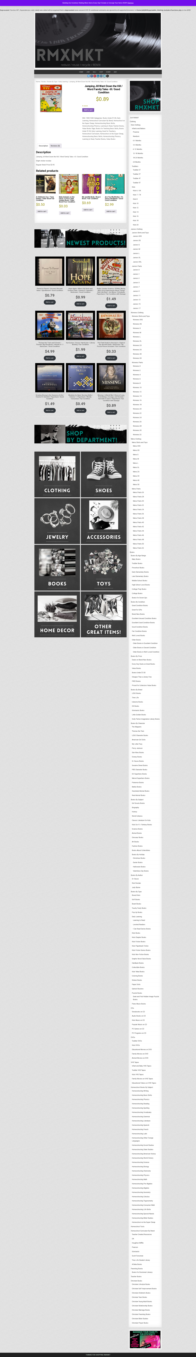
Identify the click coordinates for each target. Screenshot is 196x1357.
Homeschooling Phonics (91, 126)
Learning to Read (106, 126)
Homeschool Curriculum (90, 134)
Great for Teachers (108, 131)
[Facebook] (91, 76)
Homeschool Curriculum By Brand (101, 121)
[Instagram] (101, 76)
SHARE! (108, 72)
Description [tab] (43, 146)
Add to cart (88, 110)
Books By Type (52, 82)
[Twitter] (88, 76)
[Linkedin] (98, 76)
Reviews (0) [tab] (55, 146)
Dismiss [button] (131, 3)
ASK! (115, 72)
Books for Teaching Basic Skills (107, 128)
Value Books (86, 128)
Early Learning (63, 82)
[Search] (107, 76)
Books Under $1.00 (109, 118)
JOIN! (88, 72)
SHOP (101, 72)
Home (38, 82)
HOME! (81, 72)
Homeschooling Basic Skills (105, 123)
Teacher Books (118, 126)
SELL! (94, 72)
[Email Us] (104, 76)
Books (44, 82)
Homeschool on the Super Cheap (111, 134)
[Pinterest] (95, 76)
